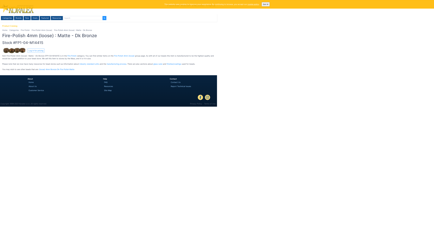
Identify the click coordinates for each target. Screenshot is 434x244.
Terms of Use (210, 104)
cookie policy (253, 4)
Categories (7, 18)
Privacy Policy (196, 104)
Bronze (54, 69)
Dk (58, 69)
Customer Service (36, 90)
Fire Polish (25, 30)
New (27, 18)
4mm (48, 69)
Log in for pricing (36, 50)
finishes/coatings (174, 64)
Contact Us (175, 82)
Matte (71, 69)
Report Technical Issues (181, 86)
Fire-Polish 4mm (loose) (42, 30)
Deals (35, 18)
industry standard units (89, 64)
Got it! (265, 4)
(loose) (42, 69)
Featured (45, 18)
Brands (18, 18)
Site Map (108, 90)
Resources (56, 18)
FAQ (105, 82)
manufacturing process (116, 64)
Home (4, 30)
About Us (33, 86)
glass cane (157, 64)
